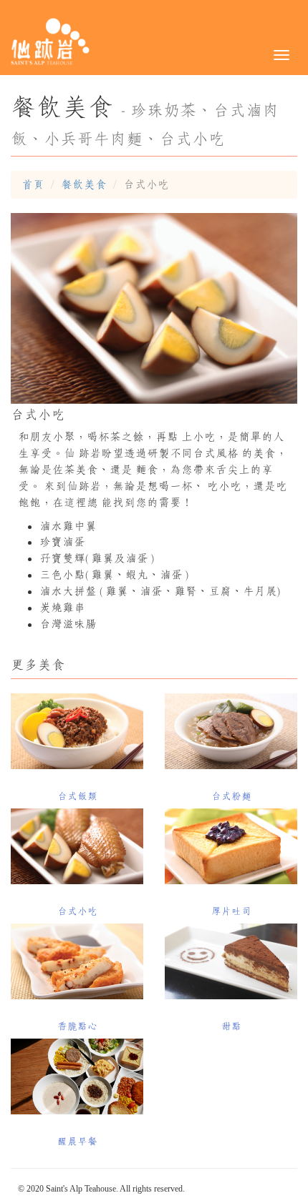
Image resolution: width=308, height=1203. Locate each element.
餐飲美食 (84, 184)
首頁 (32, 184)
